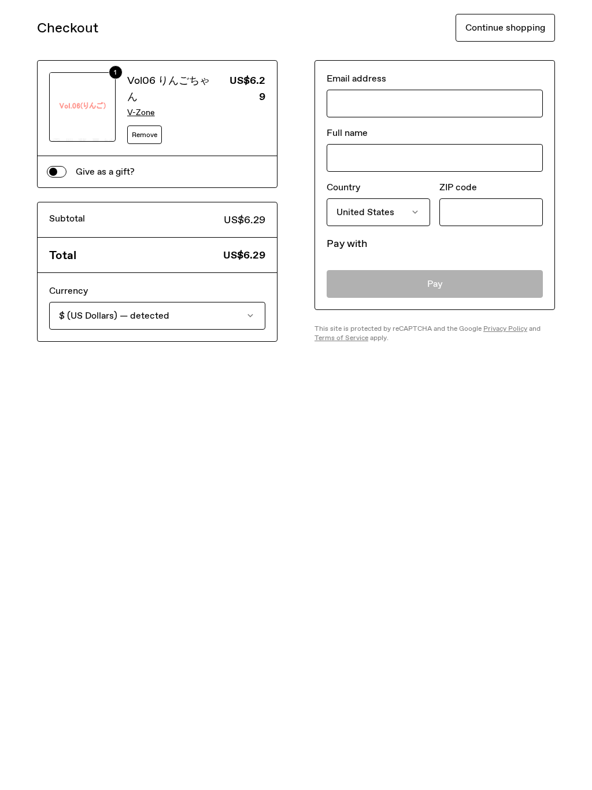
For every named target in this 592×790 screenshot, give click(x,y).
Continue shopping (505, 27)
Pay (435, 283)
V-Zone (141, 112)
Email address (356, 78)
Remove (144, 135)
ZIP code (458, 187)
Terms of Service (341, 338)
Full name (347, 132)
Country (343, 187)
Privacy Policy (505, 328)
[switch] (56, 172)
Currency (68, 290)
